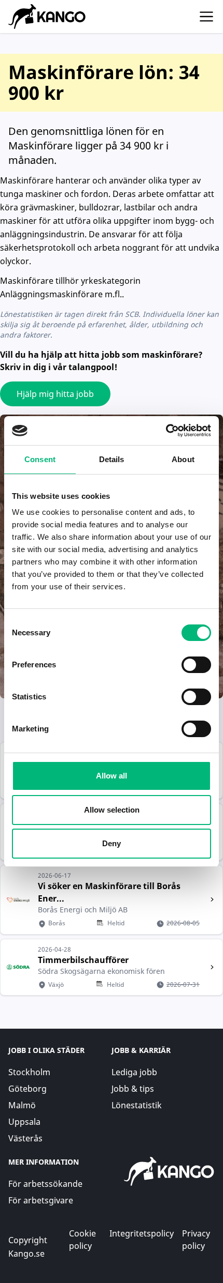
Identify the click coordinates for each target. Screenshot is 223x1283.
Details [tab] (111, 459)
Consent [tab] (39, 459)
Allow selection (112, 809)
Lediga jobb (134, 1072)
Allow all (111, 775)
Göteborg (27, 1088)
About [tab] (183, 459)
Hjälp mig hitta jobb (55, 394)
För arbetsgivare (40, 1200)
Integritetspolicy (141, 1233)
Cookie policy (82, 1239)
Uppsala (24, 1121)
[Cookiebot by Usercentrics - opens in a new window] (165, 430)
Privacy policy (196, 1239)
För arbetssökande (45, 1183)
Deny (111, 843)
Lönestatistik (137, 1105)
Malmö (22, 1105)
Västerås (25, 1138)
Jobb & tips (133, 1088)
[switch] (196, 664)
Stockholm (29, 1072)
